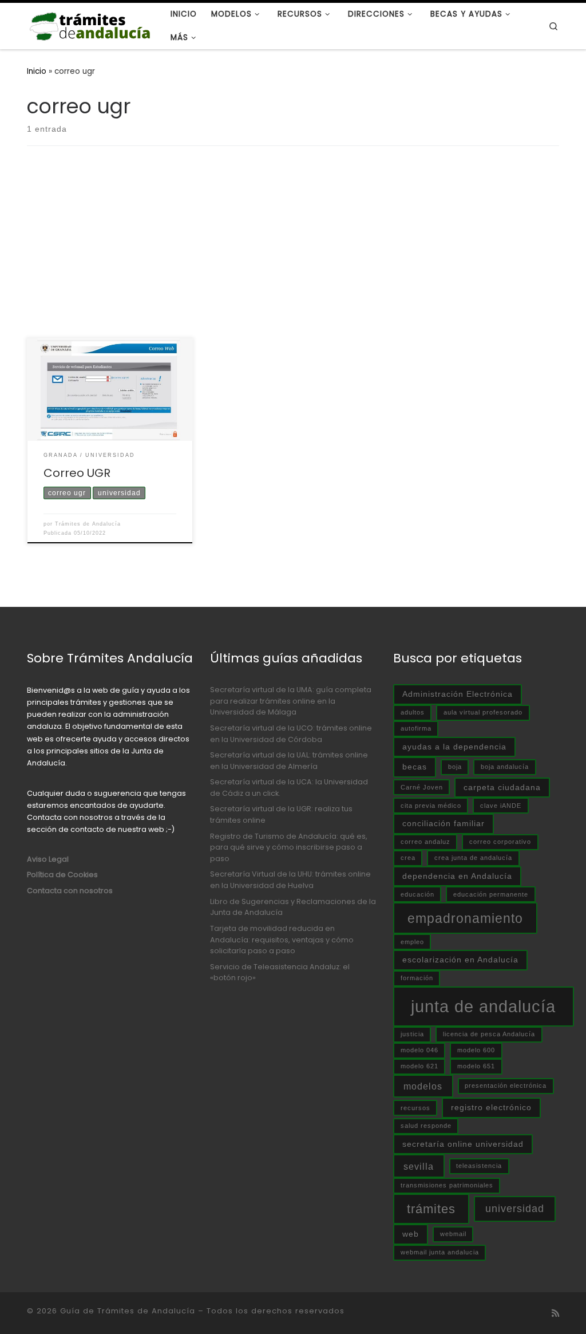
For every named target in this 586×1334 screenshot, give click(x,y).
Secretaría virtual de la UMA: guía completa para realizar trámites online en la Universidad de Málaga (290, 701)
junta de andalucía (483, 1006)
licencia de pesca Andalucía (489, 1034)
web (410, 1233)
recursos (415, 1107)
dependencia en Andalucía (457, 876)
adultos (413, 712)
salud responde (426, 1125)
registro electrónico (491, 1107)
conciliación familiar (443, 823)
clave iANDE (500, 805)
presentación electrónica (506, 1085)
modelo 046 (419, 1050)
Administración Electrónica (457, 693)
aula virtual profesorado (483, 712)
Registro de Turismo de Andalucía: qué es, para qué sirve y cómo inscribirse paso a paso (288, 847)
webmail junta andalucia (440, 1252)
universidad (514, 1208)
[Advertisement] (293, 252)
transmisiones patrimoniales (447, 1185)
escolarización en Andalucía (460, 959)
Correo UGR (76, 473)
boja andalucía (505, 766)
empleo (412, 941)
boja (455, 766)
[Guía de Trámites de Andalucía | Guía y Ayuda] (90, 24)
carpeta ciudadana (502, 787)
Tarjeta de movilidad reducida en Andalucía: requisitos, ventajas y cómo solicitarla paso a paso (282, 939)
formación (417, 977)
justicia (412, 1034)
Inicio (36, 71)
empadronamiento (465, 918)
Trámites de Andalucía (88, 524)
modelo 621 (419, 1066)
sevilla (418, 1166)
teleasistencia (479, 1165)
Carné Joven (422, 787)
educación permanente (490, 894)
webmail (453, 1233)
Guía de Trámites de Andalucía (127, 1310)
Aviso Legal (48, 859)
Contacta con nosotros (70, 890)
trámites (431, 1209)
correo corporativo (500, 841)
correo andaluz (425, 841)
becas (414, 766)
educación (417, 894)
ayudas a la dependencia (454, 746)
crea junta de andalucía (473, 857)
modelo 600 (476, 1050)
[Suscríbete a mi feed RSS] (555, 1313)
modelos (422, 1086)
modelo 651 (476, 1066)
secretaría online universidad (463, 1143)
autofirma (416, 728)
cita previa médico (431, 805)
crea (408, 857)
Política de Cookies (62, 874)
